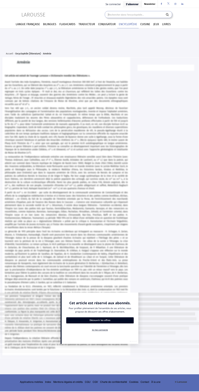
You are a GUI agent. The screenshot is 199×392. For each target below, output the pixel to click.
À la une (155, 382)
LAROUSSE (33, 14)
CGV (95, 382)
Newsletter (149, 3)
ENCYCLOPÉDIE (128, 24)
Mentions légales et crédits (68, 382)
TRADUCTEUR (87, 24)
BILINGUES (49, 24)
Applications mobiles (31, 382)
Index (48, 382)
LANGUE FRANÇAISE (28, 24)
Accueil (9, 53)
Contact (145, 382)
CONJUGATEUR (107, 24)
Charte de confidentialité (113, 382)
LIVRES (166, 24)
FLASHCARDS (67, 24)
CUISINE (145, 24)
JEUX (156, 24)
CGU (87, 382)
